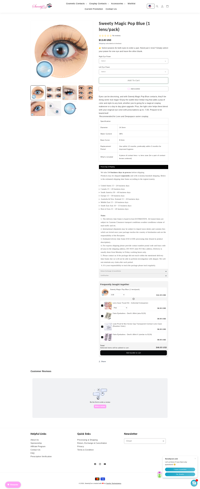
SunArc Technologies (113, 483)
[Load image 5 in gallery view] (38, 108)
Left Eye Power (104, 67)
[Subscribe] (163, 441)
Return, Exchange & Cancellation (92, 443)
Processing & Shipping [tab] (108, 167)
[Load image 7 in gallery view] (69, 108)
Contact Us (35, 450)
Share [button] (103, 361)
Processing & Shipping (87, 440)
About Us (35, 440)
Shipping (102, 43)
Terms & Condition (85, 450)
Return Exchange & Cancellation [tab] (111, 271)
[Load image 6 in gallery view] (54, 108)
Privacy (80, 446)
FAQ (32, 453)
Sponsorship (36, 443)
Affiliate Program (38, 446)
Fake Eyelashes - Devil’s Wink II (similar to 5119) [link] (132, 334)
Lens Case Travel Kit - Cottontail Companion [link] (130, 303)
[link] (105, 292)
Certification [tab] (105, 275)
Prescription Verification (41, 456)
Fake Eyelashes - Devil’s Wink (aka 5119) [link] (129, 313)
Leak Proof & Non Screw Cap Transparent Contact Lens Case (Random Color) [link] (137, 325)
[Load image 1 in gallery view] (38, 92)
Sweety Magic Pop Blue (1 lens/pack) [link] (125, 289)
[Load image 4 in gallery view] (85, 92)
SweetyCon (89, 483)
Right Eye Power (105, 56)
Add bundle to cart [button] (133, 353)
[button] (76, 3)
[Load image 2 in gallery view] (54, 92)
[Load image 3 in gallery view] (69, 92)
